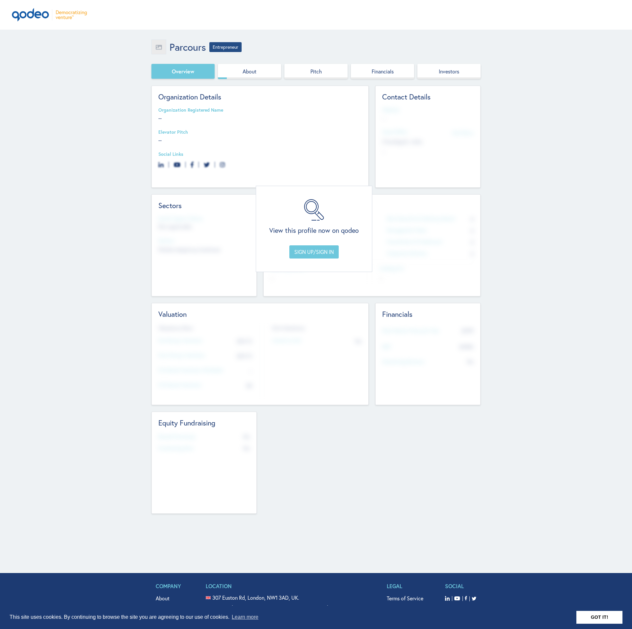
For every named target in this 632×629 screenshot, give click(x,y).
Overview (183, 71)
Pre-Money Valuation (180, 340)
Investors (449, 71)
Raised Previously (176, 437)
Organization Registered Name (190, 110)
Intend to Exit (286, 340)
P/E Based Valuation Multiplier (190, 370)
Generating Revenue (403, 362)
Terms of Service (405, 598)
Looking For (392, 268)
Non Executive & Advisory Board (421, 219)
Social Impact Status (180, 219)
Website (390, 110)
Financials (383, 71)
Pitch (316, 71)
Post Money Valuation (181, 355)
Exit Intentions (288, 328)
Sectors (166, 241)
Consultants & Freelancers (414, 242)
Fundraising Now (176, 448)
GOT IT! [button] (599, 617)
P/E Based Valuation (179, 385)
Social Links (170, 154)
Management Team (407, 230)
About (249, 71)
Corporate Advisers (407, 253)
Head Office (394, 132)
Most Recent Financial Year (410, 331)
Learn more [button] (245, 617)
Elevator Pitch (173, 132)
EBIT (386, 347)
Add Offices (463, 132)
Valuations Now (175, 328)
